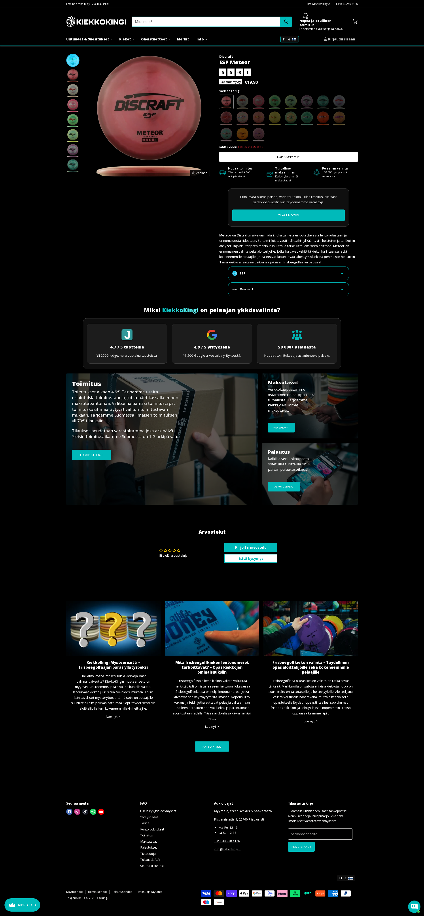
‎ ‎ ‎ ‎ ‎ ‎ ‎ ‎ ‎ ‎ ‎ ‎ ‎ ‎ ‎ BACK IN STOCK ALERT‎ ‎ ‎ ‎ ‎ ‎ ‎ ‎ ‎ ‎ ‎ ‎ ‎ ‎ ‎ (288, 215)
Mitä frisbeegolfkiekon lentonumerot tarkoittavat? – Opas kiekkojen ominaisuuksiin (212, 667)
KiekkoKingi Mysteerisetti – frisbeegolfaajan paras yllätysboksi (113, 665)
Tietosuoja (148, 853)
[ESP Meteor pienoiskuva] (73, 60)
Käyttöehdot (74, 892)
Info (201, 39)
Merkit (183, 39)
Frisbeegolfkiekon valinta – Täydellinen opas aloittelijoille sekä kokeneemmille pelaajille (311, 667)
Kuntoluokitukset (152, 829)
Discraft (226, 56)
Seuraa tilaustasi (152, 866)
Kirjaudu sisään (341, 39)
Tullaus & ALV (150, 859)
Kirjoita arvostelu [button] (251, 547)
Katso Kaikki (212, 746)
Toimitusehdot (97, 892)
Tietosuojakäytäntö (149, 892)
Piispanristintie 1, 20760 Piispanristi (239, 819)
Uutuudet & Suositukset (88, 39)
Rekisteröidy (301, 847)
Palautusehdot (122, 892)
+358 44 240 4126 (347, 4)
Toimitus (146, 835)
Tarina (144, 823)
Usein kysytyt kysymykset (158, 811)
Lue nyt (112, 716)
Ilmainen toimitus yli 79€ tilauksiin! (87, 4)
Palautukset (148, 847)
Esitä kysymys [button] (250, 558)
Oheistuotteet (154, 39)
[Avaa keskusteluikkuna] (414, 907)
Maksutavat (148, 841)
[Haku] (286, 22)
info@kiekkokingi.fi (318, 4)
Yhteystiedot (149, 817)
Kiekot (125, 39)
